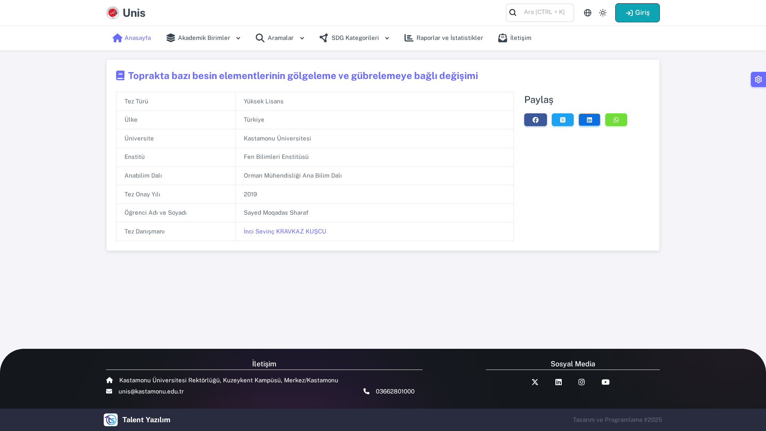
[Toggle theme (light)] (602, 13)
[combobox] (540, 12)
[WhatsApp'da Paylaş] (616, 119)
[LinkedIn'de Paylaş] (589, 119)
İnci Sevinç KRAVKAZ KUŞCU (285, 231)
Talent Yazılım (146, 419)
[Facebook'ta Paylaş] (535, 119)
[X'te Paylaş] (563, 119)
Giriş (642, 12)
